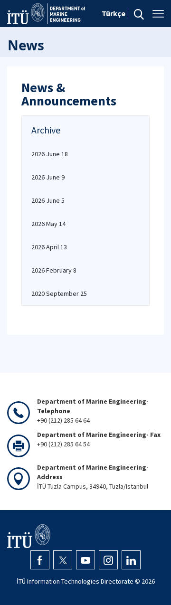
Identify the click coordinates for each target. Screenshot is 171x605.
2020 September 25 (59, 293)
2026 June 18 (49, 154)
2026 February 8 (53, 270)
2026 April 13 (49, 247)
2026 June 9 (48, 177)
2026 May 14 (48, 223)
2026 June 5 (48, 200)
